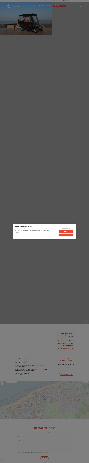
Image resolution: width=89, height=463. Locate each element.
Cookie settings (66, 228)
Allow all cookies (66, 234)
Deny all (66, 231)
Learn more (17, 232)
